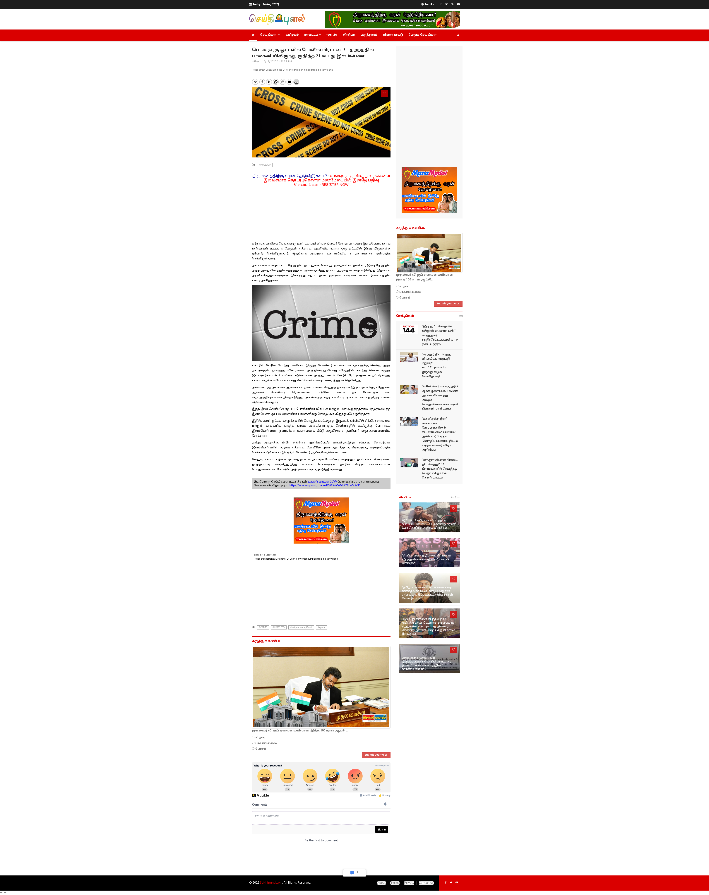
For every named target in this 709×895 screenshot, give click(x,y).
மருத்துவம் (369, 35)
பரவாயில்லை (266, 743)
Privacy (409, 883)
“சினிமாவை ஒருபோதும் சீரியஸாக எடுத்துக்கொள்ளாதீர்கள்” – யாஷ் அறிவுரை (426, 559)
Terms (395, 883)
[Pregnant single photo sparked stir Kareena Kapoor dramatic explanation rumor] (429, 517)
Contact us (426, 883)
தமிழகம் (292, 35)
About (381, 883)
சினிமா (349, 35)
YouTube (332, 35)
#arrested (279, 627)
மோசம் (260, 749)
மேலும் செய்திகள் (422, 35)
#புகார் (322, 627)
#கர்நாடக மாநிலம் (301, 627)
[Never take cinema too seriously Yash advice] (429, 553)
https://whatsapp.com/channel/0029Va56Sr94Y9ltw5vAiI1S (325, 485)
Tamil (428, 4)
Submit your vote (376, 755)
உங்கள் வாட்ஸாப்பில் (322, 481)
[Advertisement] (321, 213)
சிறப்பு (260, 737)
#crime (263, 627)
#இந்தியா (265, 165)
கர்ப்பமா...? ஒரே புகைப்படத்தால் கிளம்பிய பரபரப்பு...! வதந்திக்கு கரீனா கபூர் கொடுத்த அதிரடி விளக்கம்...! (429, 524)
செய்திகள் (268, 35)
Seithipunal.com (271, 883)
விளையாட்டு (393, 35)
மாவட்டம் (311, 35)
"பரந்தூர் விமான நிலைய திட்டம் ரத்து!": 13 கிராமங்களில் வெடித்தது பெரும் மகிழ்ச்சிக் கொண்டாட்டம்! (440, 469)
